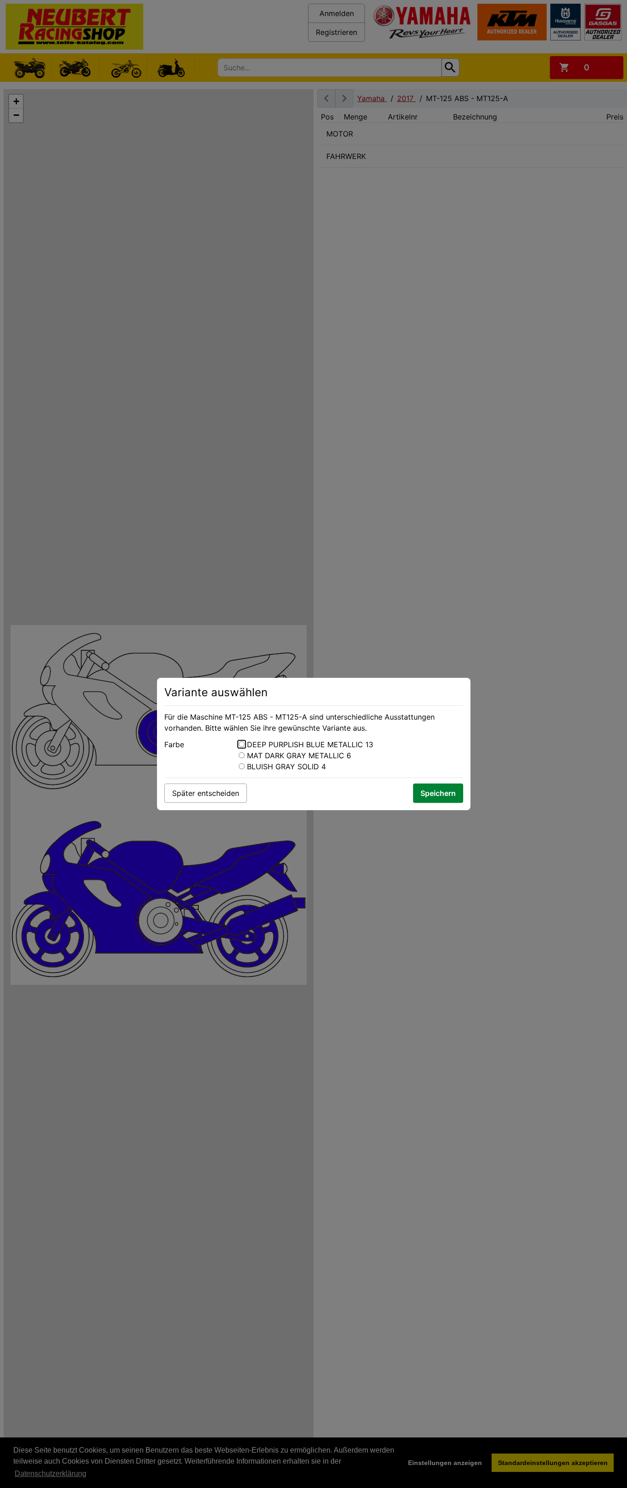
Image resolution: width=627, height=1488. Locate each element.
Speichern (438, 793)
